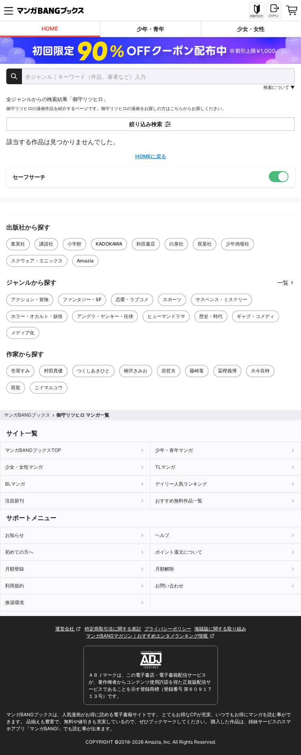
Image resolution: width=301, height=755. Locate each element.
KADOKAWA (109, 244)
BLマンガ (15, 484)
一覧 (282, 282)
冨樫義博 (227, 371)
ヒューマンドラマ (166, 316)
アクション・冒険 (30, 299)
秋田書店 (145, 244)
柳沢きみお (135, 371)
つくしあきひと (93, 371)
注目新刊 (14, 501)
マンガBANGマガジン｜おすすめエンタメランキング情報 (147, 636)
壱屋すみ (20, 371)
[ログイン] (274, 10)
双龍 (15, 387)
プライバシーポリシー (167, 629)
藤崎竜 (197, 371)
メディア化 (22, 333)
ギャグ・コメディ (255, 316)
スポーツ (172, 299)
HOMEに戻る (150, 156)
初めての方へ (19, 552)
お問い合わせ (169, 586)
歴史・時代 (211, 316)
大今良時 (260, 371)
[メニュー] (8, 10)
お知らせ (14, 535)
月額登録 (14, 569)
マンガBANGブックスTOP (33, 450)
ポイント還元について (178, 552)
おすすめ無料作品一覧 (178, 501)
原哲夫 (168, 371)
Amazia (85, 261)
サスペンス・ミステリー (221, 299)
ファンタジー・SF (82, 299)
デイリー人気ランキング (181, 484)
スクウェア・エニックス (37, 261)
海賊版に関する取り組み (220, 629)
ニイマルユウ (48, 387)
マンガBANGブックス (27, 415)
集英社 (18, 244)
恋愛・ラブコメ (132, 299)
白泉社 (176, 244)
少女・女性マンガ (24, 467)
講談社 (46, 244)
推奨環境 (14, 602)
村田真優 (53, 371)
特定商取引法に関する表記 (113, 629)
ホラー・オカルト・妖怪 (37, 316)
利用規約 (14, 586)
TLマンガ (165, 467)
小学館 (74, 244)
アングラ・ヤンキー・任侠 (105, 316)
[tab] (50, 29)
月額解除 (164, 569)
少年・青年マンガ (174, 450)
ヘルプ (162, 535)
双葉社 (205, 244)
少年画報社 (237, 244)
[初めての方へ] (257, 10)
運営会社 (65, 629)
